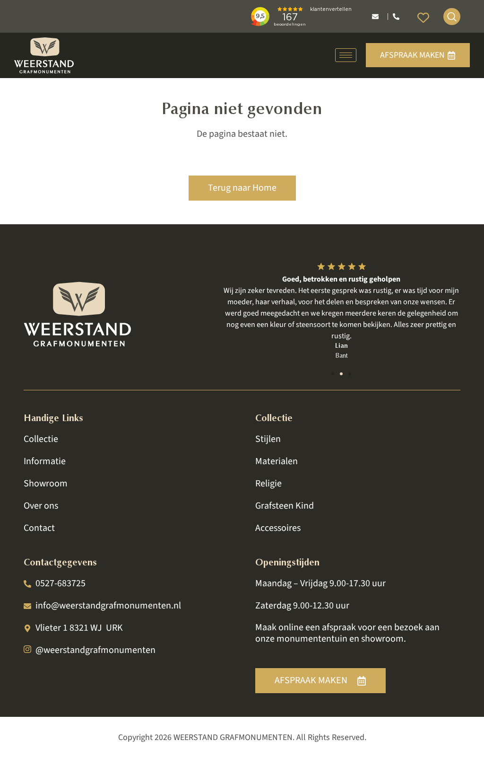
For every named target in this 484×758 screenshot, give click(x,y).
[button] (332, 373)
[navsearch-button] (451, 16)
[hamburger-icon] (345, 55)
